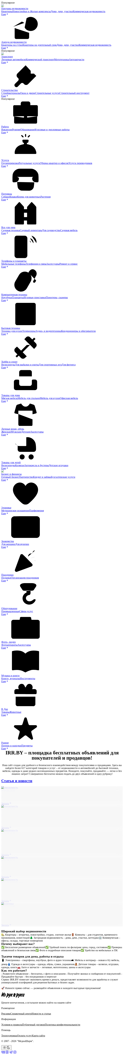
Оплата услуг (24, 1035)
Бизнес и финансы (11, 474)
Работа (5, 126)
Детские (25, 431)
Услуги (5, 160)
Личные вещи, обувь (12, 429)
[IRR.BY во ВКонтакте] (3, 1053)
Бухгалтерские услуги (63, 477)
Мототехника (61, 59)
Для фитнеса (69, 364)
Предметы (27, 745)
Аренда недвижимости (14, 42)
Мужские (16, 431)
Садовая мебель (69, 230)
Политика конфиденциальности (62, 1024)
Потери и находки (11, 745)
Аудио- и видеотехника (48, 331)
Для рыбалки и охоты (27, 364)
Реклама (5, 1013)
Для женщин (8, 544)
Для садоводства (51, 230)
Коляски (19, 465)
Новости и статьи (41, 1013)
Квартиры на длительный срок (40, 45)
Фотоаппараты (9, 645)
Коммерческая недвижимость (89, 11)
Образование (27, 129)
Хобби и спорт (9, 361)
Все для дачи (8, 227)
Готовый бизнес (10, 477)
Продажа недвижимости (14, 8)
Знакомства (7, 541)
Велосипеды (8, 364)
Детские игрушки (58, 465)
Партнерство (26, 477)
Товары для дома (10, 395)
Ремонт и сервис (68, 264)
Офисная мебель (69, 398)
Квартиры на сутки (12, 45)
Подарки (6, 577)
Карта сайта (38, 1035)
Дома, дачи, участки (62, 11)
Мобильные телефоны (13, 264)
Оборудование (9, 608)
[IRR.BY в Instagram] (15, 1053)
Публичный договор (33, 1024)
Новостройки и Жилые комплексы (31, 11)
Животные (15, 712)
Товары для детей (11, 462)
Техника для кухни (11, 331)
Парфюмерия (36, 510)
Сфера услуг (26, 611)
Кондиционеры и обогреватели (78, 331)
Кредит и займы (42, 477)
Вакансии (6, 129)
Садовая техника (10, 230)
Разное (5, 742)
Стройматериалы (10, 93)
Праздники (7, 574)
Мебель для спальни (29, 398)
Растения (46, 196)
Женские (6, 431)
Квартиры (6, 11)
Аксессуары (52, 264)
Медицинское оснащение (15, 510)
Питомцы (6, 193)
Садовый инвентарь (31, 230)
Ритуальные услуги (29, 163)
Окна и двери (27, 93)
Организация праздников (25, 577)
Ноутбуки (6, 297)
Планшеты (18, 297)
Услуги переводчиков (80, 163)
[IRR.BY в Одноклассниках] (7, 1053)
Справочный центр (21, 1013)
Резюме (16, 129)
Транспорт (7, 56)
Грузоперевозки (10, 163)
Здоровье (6, 507)
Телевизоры (28, 331)
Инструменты (27, 678)
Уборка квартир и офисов (54, 163)
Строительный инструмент (74, 93)
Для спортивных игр (50, 364)
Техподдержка (9, 1035)
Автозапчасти (76, 59)
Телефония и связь (36, 264)
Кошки (13, 196)
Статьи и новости (16, 781)
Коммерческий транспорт (40, 59)
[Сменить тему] (6, 1047)
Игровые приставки (35, 297)
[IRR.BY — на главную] (13, 995)
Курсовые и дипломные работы (52, 129)
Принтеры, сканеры (57, 297)
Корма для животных (29, 196)
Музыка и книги (10, 675)
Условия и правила (11, 1024)
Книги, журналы (10, 678)
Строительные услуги (47, 93)
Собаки (5, 196)
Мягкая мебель (9, 398)
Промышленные (10, 611)
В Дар (4, 709)
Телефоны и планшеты (13, 261)
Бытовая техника (10, 328)
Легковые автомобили (13, 59)
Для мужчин (22, 544)
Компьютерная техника (14, 294)
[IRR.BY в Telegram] (11, 1053)
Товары (5, 712)
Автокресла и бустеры (36, 465)
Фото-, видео (8, 642)
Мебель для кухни (50, 398)
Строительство (9, 90)
